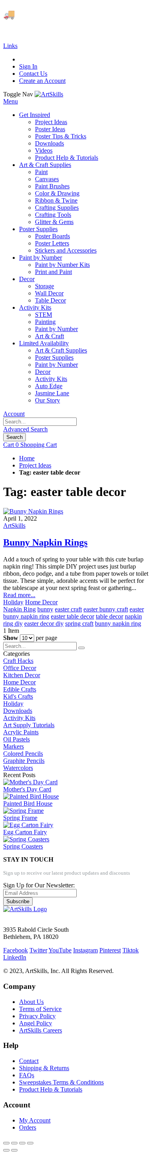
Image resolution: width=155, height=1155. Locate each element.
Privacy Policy (37, 1016)
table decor (109, 616)
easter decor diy (44, 623)
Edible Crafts (19, 689)
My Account (34, 1120)
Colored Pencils (23, 753)
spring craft (79, 623)
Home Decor (41, 602)
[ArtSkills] (49, 94)
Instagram (85, 950)
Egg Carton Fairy (25, 832)
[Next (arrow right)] (14, 1150)
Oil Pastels (16, 739)
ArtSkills (14, 525)
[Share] (14, 1143)
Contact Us (33, 73)
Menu (10, 101)
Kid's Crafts (18, 696)
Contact (29, 1060)
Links (10, 45)
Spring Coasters (23, 846)
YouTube (60, 950)
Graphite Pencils (24, 760)
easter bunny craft (105, 609)
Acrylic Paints (21, 732)
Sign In (28, 66)
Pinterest (110, 950)
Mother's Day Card (27, 789)
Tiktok (130, 950)
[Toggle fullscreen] (22, 1143)
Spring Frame (20, 817)
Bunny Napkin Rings (45, 542)
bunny (45, 609)
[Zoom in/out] (30, 1143)
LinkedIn (14, 957)
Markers (13, 746)
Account (14, 413)
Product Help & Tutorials (50, 1089)
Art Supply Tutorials (28, 725)
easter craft (68, 609)
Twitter (38, 950)
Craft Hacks (18, 660)
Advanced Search (25, 429)
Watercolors (18, 767)
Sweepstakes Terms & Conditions (61, 1082)
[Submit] (81, 648)
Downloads (17, 710)
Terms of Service (40, 1009)
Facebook (15, 950)
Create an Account (42, 80)
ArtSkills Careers (40, 1030)
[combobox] (40, 422)
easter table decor (72, 616)
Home (27, 458)
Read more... (19, 595)
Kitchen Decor (21, 675)
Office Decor (19, 668)
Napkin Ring (19, 609)
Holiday (13, 602)
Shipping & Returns (44, 1068)
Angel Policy (35, 1023)
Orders (27, 1127)
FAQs (26, 1075)
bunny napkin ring (118, 623)
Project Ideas (35, 465)
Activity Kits (19, 717)
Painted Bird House (27, 803)
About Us (31, 1001)
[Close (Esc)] (6, 1143)
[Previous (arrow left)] (6, 1150)
